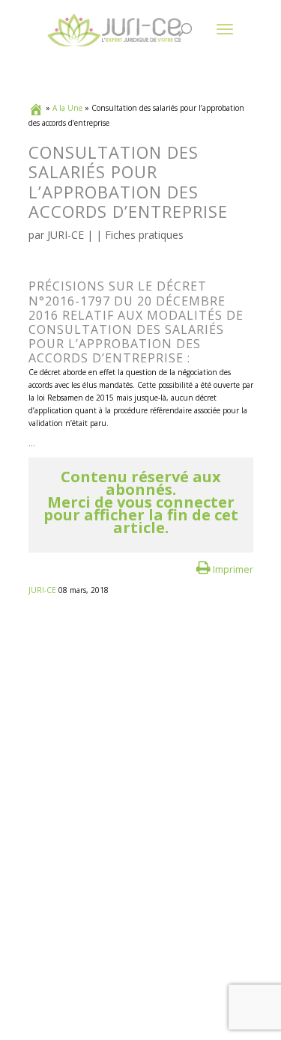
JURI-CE (65, 235)
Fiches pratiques (144, 235)
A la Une (67, 108)
